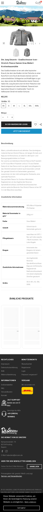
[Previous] (35, 44)
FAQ (2, 388)
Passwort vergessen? (29, 375)
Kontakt (4, 395)
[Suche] (37, 3)
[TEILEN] (40, 124)
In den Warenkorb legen (16, 124)
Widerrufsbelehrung (8, 375)
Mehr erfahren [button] (30, 502)
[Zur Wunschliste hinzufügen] (35, 124)
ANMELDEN (34, 466)
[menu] (2, 2)
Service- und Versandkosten (11, 476)
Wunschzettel (27, 364)
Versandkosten (6, 392)
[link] (11, 335)
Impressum (5, 364)
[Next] (40, 44)
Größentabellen (7, 385)
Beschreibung (7, 143)
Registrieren (26, 367)
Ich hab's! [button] (21, 508)
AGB (2, 371)
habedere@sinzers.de (12, 455)
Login (24, 371)
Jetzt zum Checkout (21, 131)
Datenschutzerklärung (9, 367)
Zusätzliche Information (11, 197)
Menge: (4, 113)
